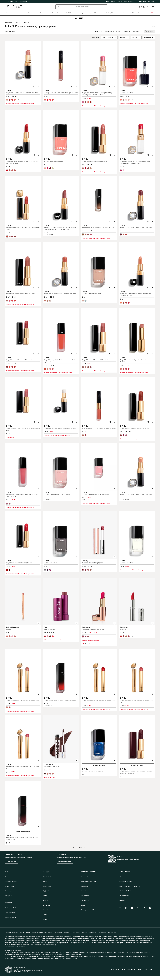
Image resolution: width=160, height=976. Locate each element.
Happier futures (124, 895)
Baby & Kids (68, 13)
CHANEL (27, 22)
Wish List (46, 900)
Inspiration (46, 910)
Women (7, 13)
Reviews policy (112, 932)
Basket (45, 895)
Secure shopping (25, 932)
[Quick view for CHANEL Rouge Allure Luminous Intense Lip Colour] (114, 155)
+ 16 (132, 100)
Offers (45, 914)
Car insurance (85, 900)
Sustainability (93, 932)
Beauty (81, 13)
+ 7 (55, 636)
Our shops (8, 891)
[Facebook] (120, 908)
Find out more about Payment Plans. (15, 947)
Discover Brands (137, 13)
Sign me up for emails (64, 861)
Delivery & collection (11, 908)
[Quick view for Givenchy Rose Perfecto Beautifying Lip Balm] (114, 556)
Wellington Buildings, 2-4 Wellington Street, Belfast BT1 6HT (74, 942)
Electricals (55, 13)
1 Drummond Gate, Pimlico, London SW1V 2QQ (28, 938)
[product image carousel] (23, 65)
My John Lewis (142, 1)
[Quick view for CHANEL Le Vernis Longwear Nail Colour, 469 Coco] (76, 488)
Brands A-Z (46, 905)
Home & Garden (29, 13)
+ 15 (18, 100)
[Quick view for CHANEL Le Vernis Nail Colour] (152, 86)
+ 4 (55, 168)
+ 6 (17, 300)
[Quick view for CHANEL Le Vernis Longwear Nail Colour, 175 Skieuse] (114, 488)
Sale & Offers (151, 13)
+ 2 (93, 102)
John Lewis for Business (126, 891)
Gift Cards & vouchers (50, 877)
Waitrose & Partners (125, 881)
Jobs (120, 877)
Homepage (8, 22)
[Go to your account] (144, 6)
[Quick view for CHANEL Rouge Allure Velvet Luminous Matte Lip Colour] (38, 287)
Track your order (10, 912)
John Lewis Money (129, 1)
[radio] (7, 100)
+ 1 (131, 302)
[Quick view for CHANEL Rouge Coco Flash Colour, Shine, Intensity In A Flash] (38, 86)
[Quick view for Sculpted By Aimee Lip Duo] (38, 623)
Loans (83, 905)
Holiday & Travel (111, 13)
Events (45, 919)
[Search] (58, 6)
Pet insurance (85, 895)
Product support (10, 886)
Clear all (95, 37)
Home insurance (86, 891)
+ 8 (55, 369)
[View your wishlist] (147, 6)
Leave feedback (11, 861)
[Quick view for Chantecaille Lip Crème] (152, 623)
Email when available (94, 765)
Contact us (8, 877)
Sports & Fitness (94, 13)
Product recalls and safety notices (42, 932)
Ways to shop (110, 1)
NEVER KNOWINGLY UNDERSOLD (16, 1)
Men (16, 13)
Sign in (140, 7)
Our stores (151, 1)
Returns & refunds (10, 917)
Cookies (84, 932)
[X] (126, 908)
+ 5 (55, 100)
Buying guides (47, 886)
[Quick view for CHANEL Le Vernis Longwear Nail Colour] (76, 155)
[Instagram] (144, 908)
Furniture (43, 13)
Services (45, 881)
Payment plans (85, 877)
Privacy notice (76, 932)
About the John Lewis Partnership (129, 886)
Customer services (11, 881)
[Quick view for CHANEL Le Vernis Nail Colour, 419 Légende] (114, 760)
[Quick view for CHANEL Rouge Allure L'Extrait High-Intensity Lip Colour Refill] (38, 694)
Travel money (85, 886)
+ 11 (18, 170)
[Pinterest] (138, 908)
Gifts (124, 13)
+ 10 (132, 636)
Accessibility (102, 932)
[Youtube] (132, 908)
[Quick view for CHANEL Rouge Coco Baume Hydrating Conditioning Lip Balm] (76, 422)
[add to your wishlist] (34, 86)
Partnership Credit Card (88, 881)
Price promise (9, 895)
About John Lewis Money (89, 910)
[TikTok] (150, 908)
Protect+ (122, 900)
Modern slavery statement (62, 932)
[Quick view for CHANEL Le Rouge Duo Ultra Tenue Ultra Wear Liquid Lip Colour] (76, 86)
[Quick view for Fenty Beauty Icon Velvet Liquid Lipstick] (76, 760)
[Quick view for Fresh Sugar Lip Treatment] (76, 623)
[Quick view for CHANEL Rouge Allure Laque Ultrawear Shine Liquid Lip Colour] (114, 221)
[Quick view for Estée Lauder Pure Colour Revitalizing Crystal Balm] (114, 623)
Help (119, 1)
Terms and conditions (11, 932)
